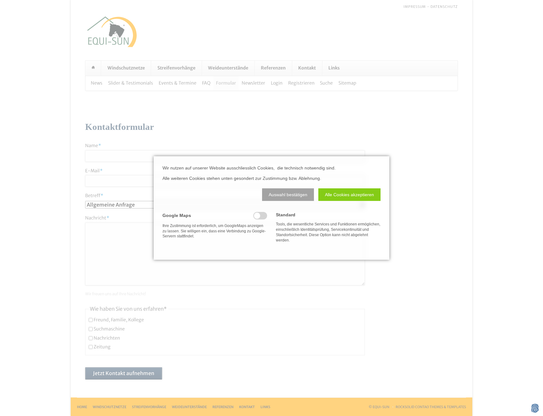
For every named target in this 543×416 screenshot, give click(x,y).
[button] (288, 194)
